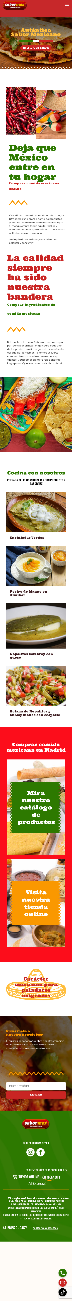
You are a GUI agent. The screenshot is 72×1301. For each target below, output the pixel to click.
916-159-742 (41, 1204)
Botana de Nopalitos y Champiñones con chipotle (35, 713)
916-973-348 (54, 1204)
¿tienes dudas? (15, 1227)
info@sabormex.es (20, 1204)
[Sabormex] (15, 5)
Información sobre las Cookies (36, 1208)
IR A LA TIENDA (36, 47)
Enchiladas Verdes (27, 537)
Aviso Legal (13, 1208)
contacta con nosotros (45, 1228)
